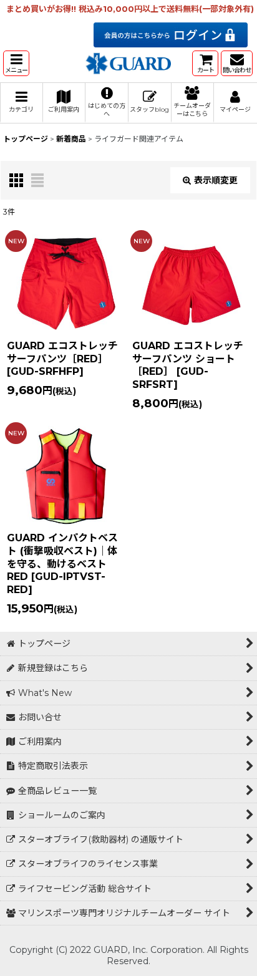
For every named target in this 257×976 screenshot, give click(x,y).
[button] (16, 63)
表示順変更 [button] (216, 180)
